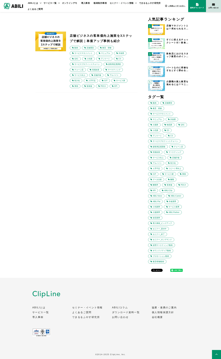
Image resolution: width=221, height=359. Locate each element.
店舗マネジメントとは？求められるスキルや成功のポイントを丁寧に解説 (177, 27)
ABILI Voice (157, 196)
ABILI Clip (168, 190)
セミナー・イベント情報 (122, 3)
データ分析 (157, 179)
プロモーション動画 (161, 256)
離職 (172, 179)
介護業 (155, 125)
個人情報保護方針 (163, 312)
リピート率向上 (175, 168)
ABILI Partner (174, 212)
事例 (76, 86)
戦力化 (77, 81)
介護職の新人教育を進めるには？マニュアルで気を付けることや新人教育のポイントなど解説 (177, 83)
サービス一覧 (50, 3)
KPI (115, 86)
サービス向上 (79, 75)
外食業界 (172, 201)
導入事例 (85, 3)
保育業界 (156, 218)
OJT (105, 81)
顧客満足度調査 (114, 64)
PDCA (103, 86)
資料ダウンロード (197, 8)
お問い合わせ (213, 8)
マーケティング (114, 70)
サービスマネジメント (83, 53)
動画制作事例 (100, 3)
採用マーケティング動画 (163, 245)
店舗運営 (90, 48)
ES (168, 130)
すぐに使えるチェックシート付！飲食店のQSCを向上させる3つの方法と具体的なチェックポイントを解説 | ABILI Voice (177, 41)
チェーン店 (78, 70)
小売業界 (156, 207)
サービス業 (120, 81)
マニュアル (105, 53)
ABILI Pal (156, 201)
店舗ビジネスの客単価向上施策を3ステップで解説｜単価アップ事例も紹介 (101, 38)
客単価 (89, 86)
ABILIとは (33, 3)
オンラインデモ (69, 3)
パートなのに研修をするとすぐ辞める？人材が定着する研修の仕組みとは (177, 69)
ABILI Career (176, 196)
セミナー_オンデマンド (162, 240)
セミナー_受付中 (159, 229)
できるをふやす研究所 (150, 3)
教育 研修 (106, 48)
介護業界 (156, 212)
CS (119, 59)
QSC (76, 59)
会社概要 (157, 317)
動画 (76, 48)
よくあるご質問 (35, 9)
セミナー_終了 (159, 234)
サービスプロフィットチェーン (87, 64)
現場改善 (95, 70)
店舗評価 (97, 75)
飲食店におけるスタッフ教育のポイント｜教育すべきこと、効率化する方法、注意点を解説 (177, 55)
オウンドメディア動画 (162, 251)
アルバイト (114, 75)
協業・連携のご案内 (164, 307)
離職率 (155, 185)
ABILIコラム (120, 307)
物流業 (169, 125)
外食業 (121, 53)
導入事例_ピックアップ (162, 223)
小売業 (89, 59)
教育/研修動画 (158, 262)
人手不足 (92, 81)
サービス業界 (174, 207)
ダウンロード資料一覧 (126, 312)
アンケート (105, 59)
